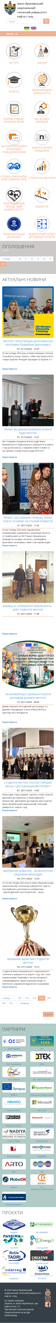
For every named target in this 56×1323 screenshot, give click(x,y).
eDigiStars (14, 1278)
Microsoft (42, 1110)
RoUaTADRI (14, 1263)
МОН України (14, 1049)
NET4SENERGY (42, 1232)
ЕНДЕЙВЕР (41, 1156)
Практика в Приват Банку (42, 1095)
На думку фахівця (42, 120)
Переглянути (9, 368)
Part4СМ (14, 1248)
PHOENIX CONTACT (14, 1126)
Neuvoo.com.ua (14, 1110)
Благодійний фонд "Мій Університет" (14, 206)
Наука (42, 63)
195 (49, 998)
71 (26, 258)
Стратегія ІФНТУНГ (42, 178)
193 (34, 998)
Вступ (14, 63)
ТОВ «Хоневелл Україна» (42, 1126)
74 (45, 258)
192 (27, 998)
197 (11, 1003)
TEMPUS (13, 1095)
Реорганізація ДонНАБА (14, 235)
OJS (41, 1172)
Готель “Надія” (13, 1141)
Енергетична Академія (42, 149)
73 (39, 258)
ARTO (13, 1172)
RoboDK (13, 1187)
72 (33, 258)
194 (42, 999)
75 (51, 258)
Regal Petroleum (14, 1156)
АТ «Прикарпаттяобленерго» (42, 1188)
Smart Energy (42, 1141)
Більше (48, 1014)
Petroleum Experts (14, 1204)
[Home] (10, 8)
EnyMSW (13, 1232)
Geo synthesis (14, 1079)
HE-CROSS (42, 1278)
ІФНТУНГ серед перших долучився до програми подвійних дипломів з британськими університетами (28, 345)
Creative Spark (42, 1263)
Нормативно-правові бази (14, 120)
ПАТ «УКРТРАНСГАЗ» (42, 1079)
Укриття (42, 206)
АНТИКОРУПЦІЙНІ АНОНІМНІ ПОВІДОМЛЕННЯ (14, 149)
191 (20, 998)
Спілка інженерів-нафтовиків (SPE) (14, 178)
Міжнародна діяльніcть (42, 91)
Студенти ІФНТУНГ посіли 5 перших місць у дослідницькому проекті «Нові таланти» (28, 786)
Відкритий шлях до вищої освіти (42, 235)
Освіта (14, 91)
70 (20, 258)
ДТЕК (42, 1064)
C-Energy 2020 (42, 1248)
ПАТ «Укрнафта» (14, 1064)
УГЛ (42, 1049)
